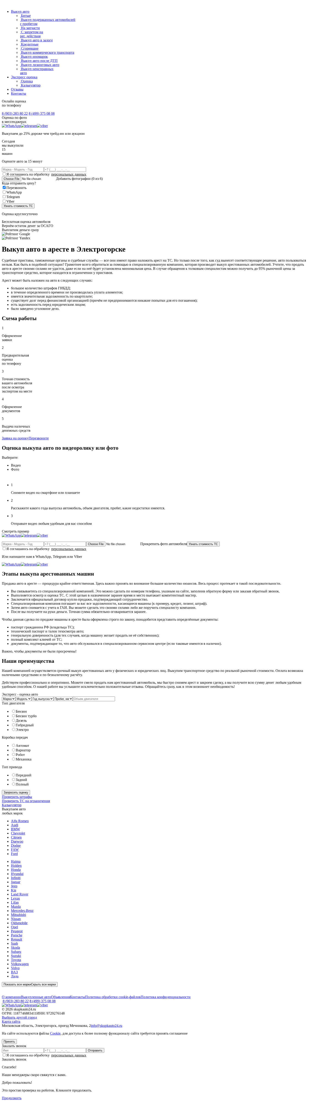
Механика (23, 759)
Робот (20, 755)
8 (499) (42, 113)
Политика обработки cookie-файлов (113, 997)
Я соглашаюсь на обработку (46, 174)
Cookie (55, 1033)
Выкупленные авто (36, 997)
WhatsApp (14, 192)
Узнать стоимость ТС (18, 206)
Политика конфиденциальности (166, 997)
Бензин (21, 711)
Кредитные (29, 44)
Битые (25, 16)
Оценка (26, 81)
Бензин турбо (26, 716)
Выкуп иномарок (34, 57)
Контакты (18, 93)
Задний (21, 780)
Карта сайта (11, 1021)
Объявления (60, 997)
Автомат (22, 745)
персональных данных (68, 174)
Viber (10, 201)
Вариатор (23, 750)
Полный (22, 784)
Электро (22, 730)
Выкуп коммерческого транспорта (47, 52)
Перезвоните (39, 438)
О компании (11, 997)
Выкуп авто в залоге (36, 40)
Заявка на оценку (15, 438)
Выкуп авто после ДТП (39, 61)
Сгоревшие (29, 48)
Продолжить (11, 1098)
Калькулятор (30, 85)
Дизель (21, 720)
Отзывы (17, 89)
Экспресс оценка (24, 77)
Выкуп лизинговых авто (39, 65)
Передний (23, 775)
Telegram (13, 197)
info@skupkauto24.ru (106, 1026)
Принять (9, 1041)
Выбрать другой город (19, 1017)
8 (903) (15, 113)
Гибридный (25, 725)
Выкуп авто (20, 11)
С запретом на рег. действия (31, 34)
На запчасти (30, 28)
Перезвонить (16, 188)
